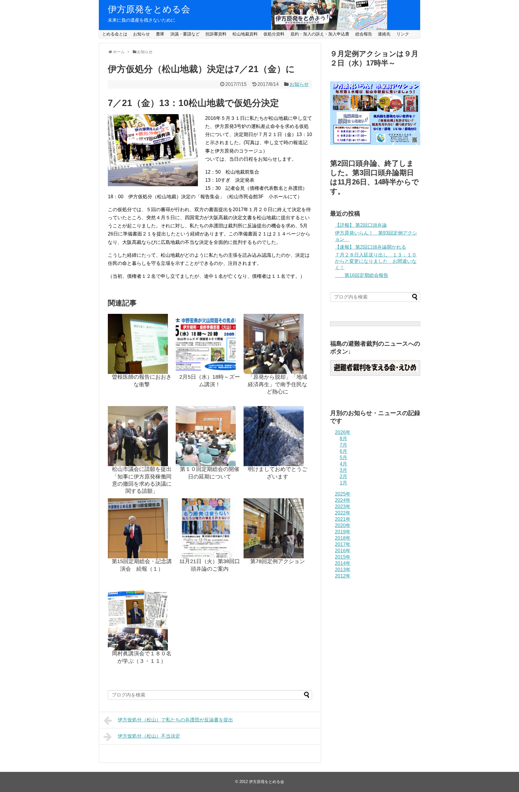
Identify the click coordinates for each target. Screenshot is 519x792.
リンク (402, 34)
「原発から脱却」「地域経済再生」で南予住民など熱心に (277, 384)
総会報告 (363, 34)
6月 (343, 451)
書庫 (160, 34)
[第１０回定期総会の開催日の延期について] (210, 436)
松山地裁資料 (245, 34)
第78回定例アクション (277, 561)
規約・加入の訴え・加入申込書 (319, 34)
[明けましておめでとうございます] (277, 436)
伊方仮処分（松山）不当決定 (149, 736)
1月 (343, 482)
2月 (343, 476)
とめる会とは (114, 34)
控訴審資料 (215, 34)
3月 (343, 470)
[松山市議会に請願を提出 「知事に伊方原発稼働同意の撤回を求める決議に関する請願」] (142, 436)
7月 (343, 445)
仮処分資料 (273, 34)
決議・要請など (185, 34)
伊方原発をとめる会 (149, 9)
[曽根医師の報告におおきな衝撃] (142, 344)
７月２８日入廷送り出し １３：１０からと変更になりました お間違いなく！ (376, 261)
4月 (343, 463)
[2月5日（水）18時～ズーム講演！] (210, 344)
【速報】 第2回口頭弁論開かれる (370, 247)
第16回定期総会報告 (361, 275)
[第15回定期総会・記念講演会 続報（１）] (142, 528)
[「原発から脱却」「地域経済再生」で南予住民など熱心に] (277, 344)
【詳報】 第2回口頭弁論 (361, 225)
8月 (343, 438)
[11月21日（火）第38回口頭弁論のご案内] (210, 528)
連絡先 (384, 34)
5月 (343, 457)
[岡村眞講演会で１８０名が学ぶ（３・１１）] (142, 620)
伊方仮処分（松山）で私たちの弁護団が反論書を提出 (175, 719)
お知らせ (141, 34)
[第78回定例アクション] (277, 528)
